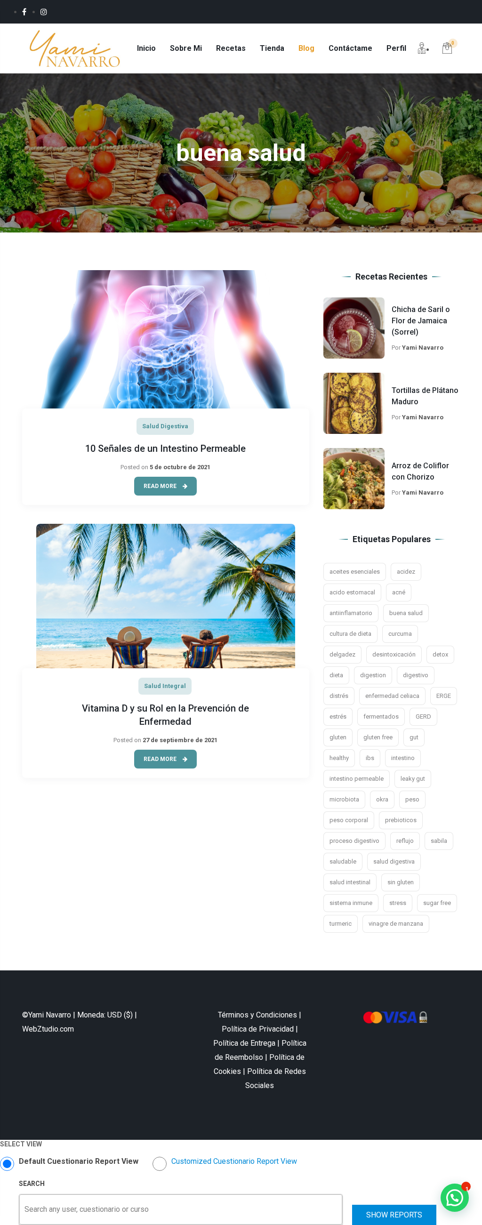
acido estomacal (352, 592)
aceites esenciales (354, 571)
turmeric (340, 923)
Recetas (231, 48)
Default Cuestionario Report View (78, 1161)
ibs (370, 757)
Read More (161, 486)
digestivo (415, 675)
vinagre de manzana (396, 923)
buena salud (406, 613)
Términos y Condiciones (257, 1014)
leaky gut (413, 778)
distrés (338, 695)
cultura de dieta (350, 633)
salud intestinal (349, 882)
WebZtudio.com (48, 1029)
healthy (339, 757)
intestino (403, 757)
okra (382, 799)
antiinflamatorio (350, 613)
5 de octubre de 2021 (180, 467)
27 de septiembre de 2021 (180, 740)
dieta (336, 675)
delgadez (342, 654)
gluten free (378, 737)
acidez (406, 571)
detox (440, 654)
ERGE (443, 695)
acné (398, 592)
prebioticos (401, 820)
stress (397, 902)
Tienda (272, 48)
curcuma (400, 633)
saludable (342, 861)
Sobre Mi (186, 48)
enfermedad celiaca (392, 695)
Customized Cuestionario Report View (234, 1161)
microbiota (344, 799)
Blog (306, 48)
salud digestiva (394, 861)
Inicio (146, 48)
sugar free (437, 902)
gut (414, 737)
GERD (423, 716)
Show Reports (394, 1214)
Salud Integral (165, 685)
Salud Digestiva (165, 426)
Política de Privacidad (258, 1029)
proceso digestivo (354, 840)
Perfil (396, 48)
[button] (455, 1198)
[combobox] (25, 1209)
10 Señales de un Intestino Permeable (165, 448)
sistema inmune (350, 902)
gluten (337, 737)
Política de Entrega (244, 1043)
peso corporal (348, 820)
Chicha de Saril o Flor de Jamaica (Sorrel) (421, 320)
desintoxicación (394, 654)
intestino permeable (356, 778)
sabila (439, 840)
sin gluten (400, 882)
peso (412, 799)
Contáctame (350, 48)
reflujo (405, 840)
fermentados (381, 716)
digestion (373, 675)
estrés (337, 716)
